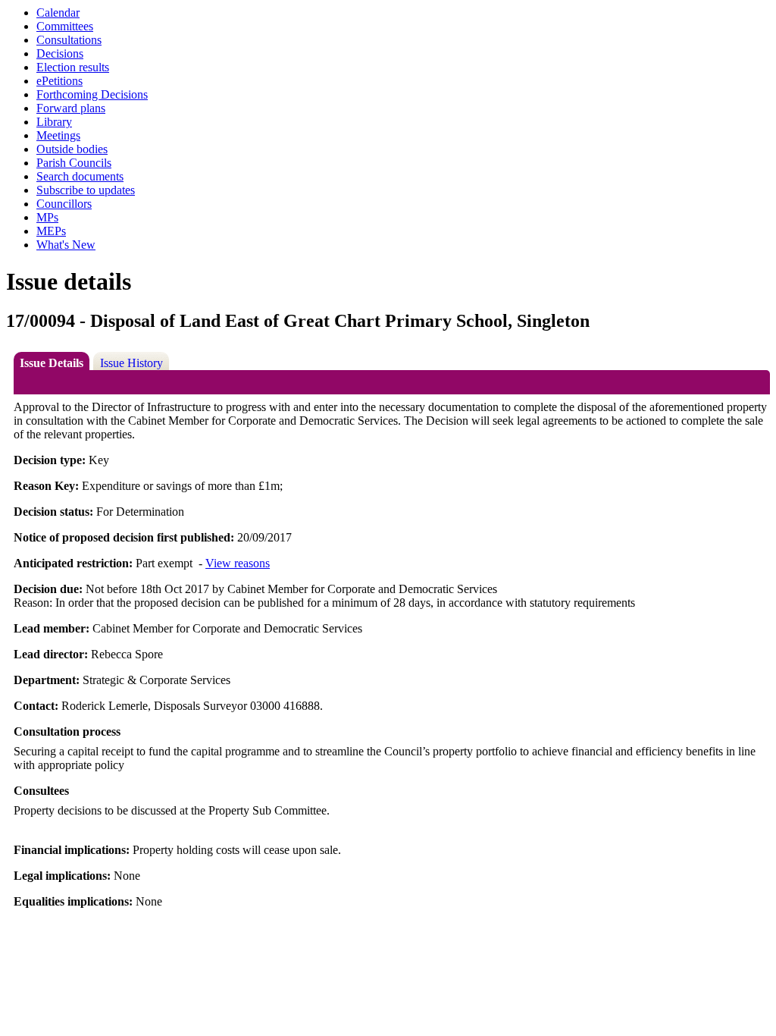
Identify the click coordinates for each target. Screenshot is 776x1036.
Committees (64, 26)
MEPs (51, 230)
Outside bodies (72, 149)
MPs (47, 217)
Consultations (69, 39)
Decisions (59, 53)
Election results (72, 67)
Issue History (131, 362)
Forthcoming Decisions (92, 94)
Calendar (58, 12)
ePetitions (59, 80)
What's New (65, 244)
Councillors (64, 203)
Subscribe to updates (85, 190)
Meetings (58, 135)
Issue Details (51, 362)
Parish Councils (73, 162)
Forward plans (70, 108)
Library (54, 121)
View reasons (237, 563)
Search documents (80, 176)
